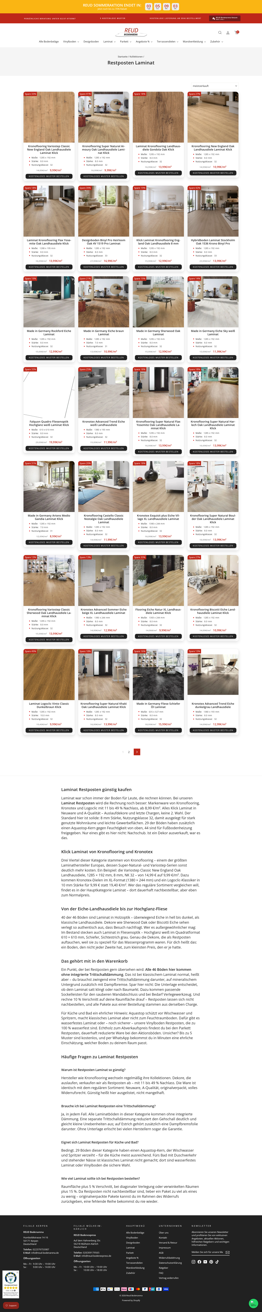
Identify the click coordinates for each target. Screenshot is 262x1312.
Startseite (123, 56)
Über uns (163, 1232)
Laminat (108, 41)
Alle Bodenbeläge (49, 41)
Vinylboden (70, 41)
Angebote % (143, 41)
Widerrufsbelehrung (169, 1257)
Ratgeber (163, 1267)
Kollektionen (136, 56)
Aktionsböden (149, 1033)
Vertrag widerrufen (169, 1277)
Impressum (165, 1247)
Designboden (91, 41)
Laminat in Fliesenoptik (121, 932)
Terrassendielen (166, 41)
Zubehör (215, 41)
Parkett (124, 41)
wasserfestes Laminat (78, 1023)
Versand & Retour (168, 1242)
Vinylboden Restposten (165, 1023)
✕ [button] (17, 1272)
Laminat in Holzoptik (113, 917)
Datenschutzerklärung (170, 1262)
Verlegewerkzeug (177, 994)
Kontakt (163, 1237)
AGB (161, 1252)
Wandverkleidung (193, 41)
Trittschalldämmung (133, 979)
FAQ (161, 1272)
